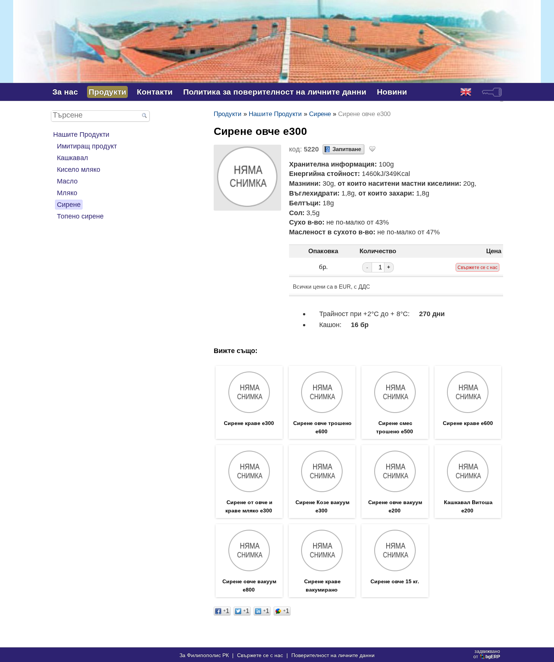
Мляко (67, 193)
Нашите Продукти (81, 134)
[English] (466, 92)
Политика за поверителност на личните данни (274, 91)
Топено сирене (80, 216)
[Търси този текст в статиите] (144, 116)
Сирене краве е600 (468, 423)
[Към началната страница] (277, 71)
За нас (65, 91)
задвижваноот (486, 654)
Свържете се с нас (260, 655)
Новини (392, 91)
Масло (67, 181)
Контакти (155, 91)
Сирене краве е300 (249, 423)
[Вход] (492, 92)
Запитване (346, 149)
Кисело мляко (78, 169)
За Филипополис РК (204, 655)
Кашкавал (72, 158)
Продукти (107, 91)
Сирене (69, 204)
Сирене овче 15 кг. (394, 581)
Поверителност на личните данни (333, 655)
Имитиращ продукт (87, 146)
